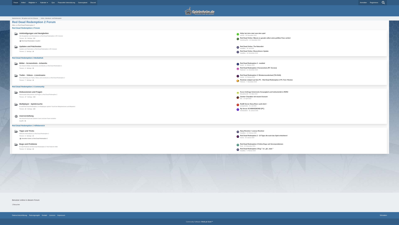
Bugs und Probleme (28, 144)
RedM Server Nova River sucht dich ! (253, 104)
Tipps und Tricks (26, 131)
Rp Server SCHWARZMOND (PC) (252, 108)
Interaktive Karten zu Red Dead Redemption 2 (35, 138)
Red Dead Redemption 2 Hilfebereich (28, 126)
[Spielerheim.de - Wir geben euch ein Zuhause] (199, 10)
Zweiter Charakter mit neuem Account (254, 97)
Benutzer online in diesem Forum (25, 200)
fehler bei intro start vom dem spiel (252, 33)
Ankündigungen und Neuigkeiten (34, 33)
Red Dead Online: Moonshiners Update (254, 51)
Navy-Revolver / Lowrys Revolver (252, 131)
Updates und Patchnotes (30, 46)
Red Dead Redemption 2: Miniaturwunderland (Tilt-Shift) (260, 75)
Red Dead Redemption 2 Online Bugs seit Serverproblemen (261, 144)
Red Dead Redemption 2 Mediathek (27, 58)
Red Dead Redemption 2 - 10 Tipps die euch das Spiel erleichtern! (264, 135)
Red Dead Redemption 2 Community (28, 87)
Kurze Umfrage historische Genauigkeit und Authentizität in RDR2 (264, 92)
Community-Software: (199, 222)
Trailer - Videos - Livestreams (32, 75)
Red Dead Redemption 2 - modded (252, 63)
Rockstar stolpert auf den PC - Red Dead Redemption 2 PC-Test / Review (266, 80)
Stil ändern (383, 215)
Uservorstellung (26, 116)
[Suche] (383, 2)
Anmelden (363, 2)
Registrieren (374, 2)
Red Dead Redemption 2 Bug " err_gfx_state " (256, 149)
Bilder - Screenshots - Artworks (33, 63)
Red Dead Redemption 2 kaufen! (31, 41)
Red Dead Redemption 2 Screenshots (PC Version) (258, 68)
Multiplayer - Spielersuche (30, 104)
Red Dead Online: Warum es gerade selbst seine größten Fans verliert (265, 38)
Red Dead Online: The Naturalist (252, 46)
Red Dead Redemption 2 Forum (26, 28)
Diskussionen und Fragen (30, 92)
